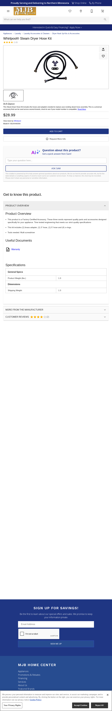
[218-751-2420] (92, 11)
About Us (22, 685)
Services (22, 681)
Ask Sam (56, 168)
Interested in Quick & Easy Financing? (57, 27)
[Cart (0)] (102, 11)
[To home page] (25, 11)
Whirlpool (17, 121)
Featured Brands (26, 688)
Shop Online (80, 3)
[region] (56, 700)
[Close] (108, 695)
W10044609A (15, 124)
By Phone (96, 3)
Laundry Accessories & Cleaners (37, 33)
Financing (22, 678)
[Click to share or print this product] (103, 49)
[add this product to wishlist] (103, 56)
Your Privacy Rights (12, 705)
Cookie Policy (35, 700)
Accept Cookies (80, 705)
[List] (70, 11)
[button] (8, 11)
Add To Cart (56, 131)
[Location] (81, 11)
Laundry (18, 33)
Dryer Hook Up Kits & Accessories (66, 33)
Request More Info (58, 139)
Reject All (99, 705)
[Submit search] (105, 19)
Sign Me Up (56, 644)
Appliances (7, 33)
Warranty (15, 249)
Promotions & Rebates (29, 674)
